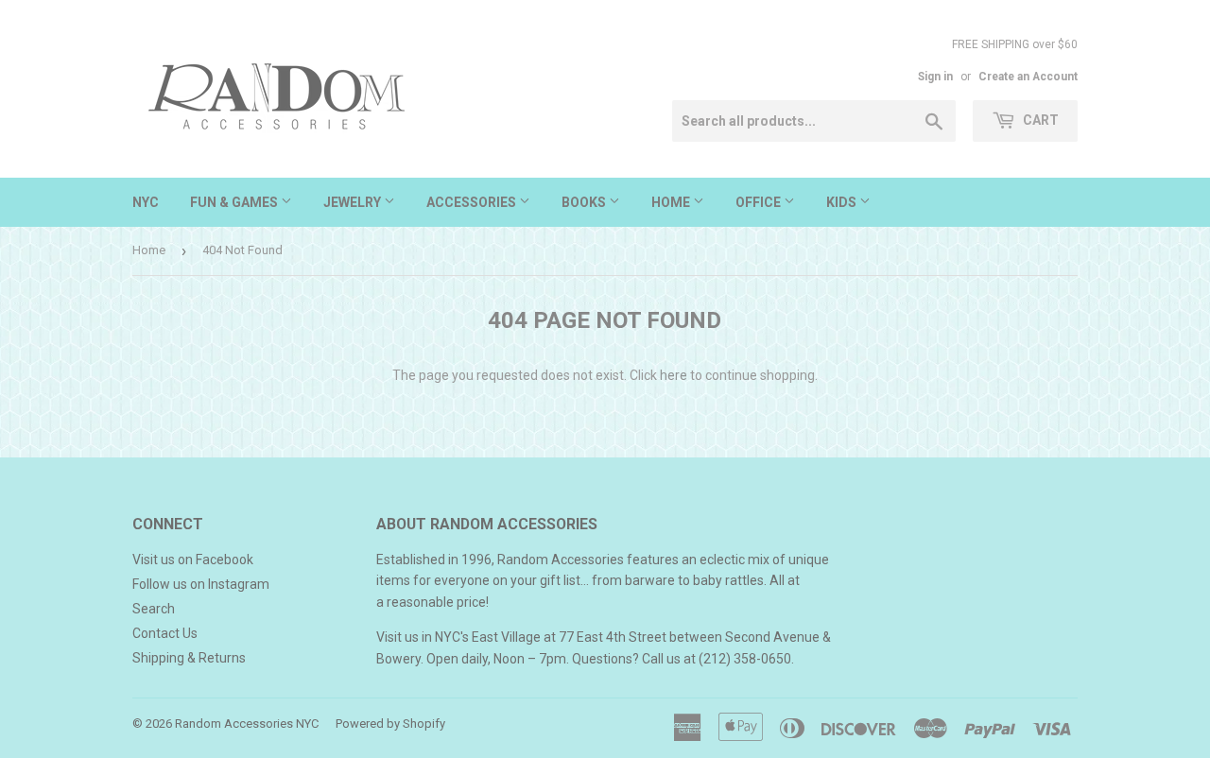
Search (153, 608)
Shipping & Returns (189, 657)
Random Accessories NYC (247, 723)
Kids (842, 202)
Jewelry (353, 202)
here (673, 375)
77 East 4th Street (612, 637)
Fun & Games (235, 202)
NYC (145, 202)
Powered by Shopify (390, 723)
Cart (1039, 120)
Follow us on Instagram (200, 584)
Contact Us (165, 633)
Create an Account (1028, 76)
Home (672, 202)
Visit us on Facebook (192, 559)
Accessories (472, 202)
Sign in (935, 76)
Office (759, 202)
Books (585, 202)
